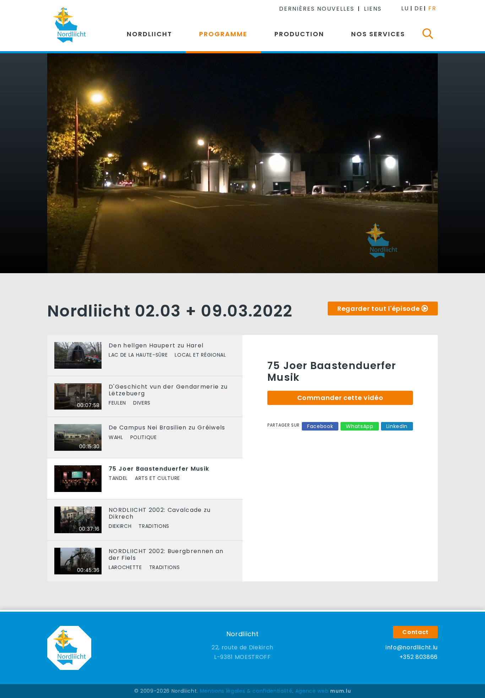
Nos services (378, 33)
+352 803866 (418, 657)
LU (405, 8)
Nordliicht (149, 33)
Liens (373, 9)
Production (299, 33)
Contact (415, 632)
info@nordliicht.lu (412, 647)
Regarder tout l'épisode (378, 308)
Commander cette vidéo (340, 397)
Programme (223, 33)
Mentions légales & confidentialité (246, 690)
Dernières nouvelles (316, 9)
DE (418, 8)
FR (432, 8)
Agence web (312, 690)
